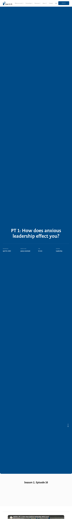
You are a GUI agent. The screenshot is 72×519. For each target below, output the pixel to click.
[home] (7, 3)
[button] (19, 3)
